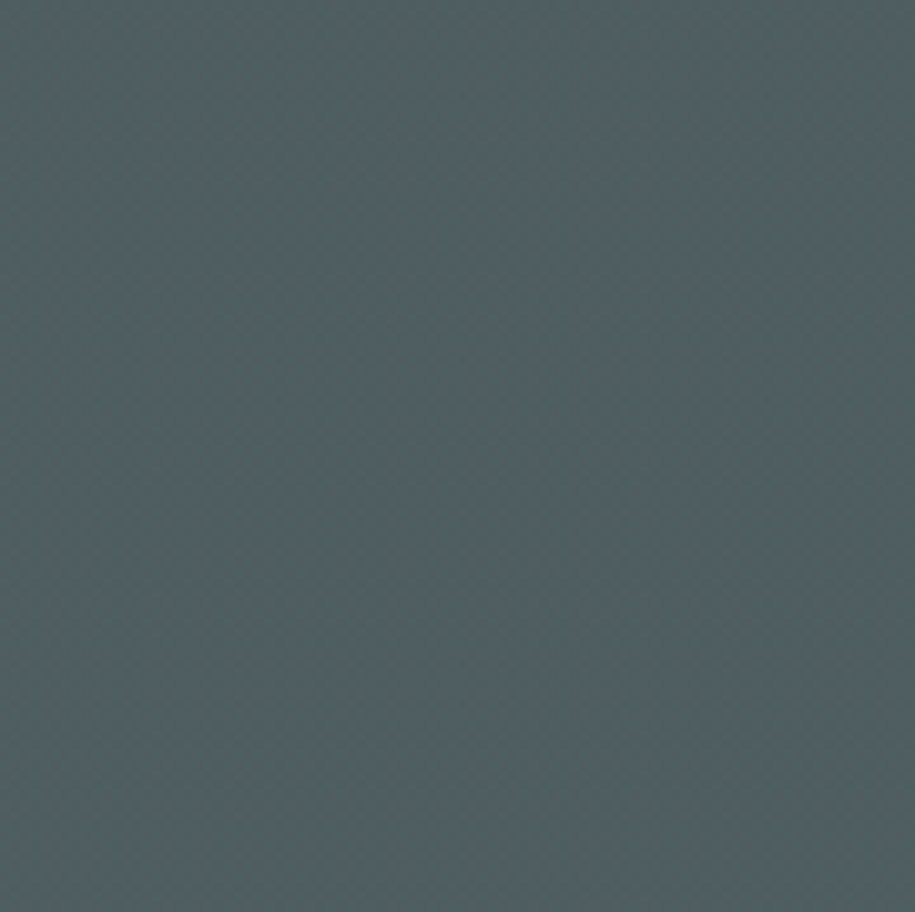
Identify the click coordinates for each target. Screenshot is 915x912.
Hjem (597, 26)
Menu (716, 26)
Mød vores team (656, 26)
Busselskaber (833, 26)
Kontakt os (767, 26)
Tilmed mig (537, 796)
